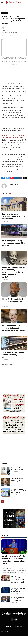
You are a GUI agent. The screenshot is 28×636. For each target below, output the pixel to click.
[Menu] (2, 2)
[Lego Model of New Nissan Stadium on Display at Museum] (14, 343)
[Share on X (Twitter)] (5, 36)
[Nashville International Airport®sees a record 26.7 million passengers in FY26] (5, 492)
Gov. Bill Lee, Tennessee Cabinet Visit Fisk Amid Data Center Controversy (18, 599)
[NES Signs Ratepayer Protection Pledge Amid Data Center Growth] (14, 204)
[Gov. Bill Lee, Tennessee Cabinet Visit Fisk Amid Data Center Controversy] (5, 599)
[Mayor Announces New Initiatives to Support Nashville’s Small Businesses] (14, 316)
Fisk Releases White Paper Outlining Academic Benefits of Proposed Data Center (18, 590)
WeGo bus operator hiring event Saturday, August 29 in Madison (13, 243)
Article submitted (10, 28)
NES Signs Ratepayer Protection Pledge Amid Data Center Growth (13, 216)
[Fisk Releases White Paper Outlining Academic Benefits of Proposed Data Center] (5, 590)
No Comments (6, 32)
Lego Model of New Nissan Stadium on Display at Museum (12, 354)
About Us (4, 624)
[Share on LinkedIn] (7, 36)
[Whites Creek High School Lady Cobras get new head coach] (14, 289)
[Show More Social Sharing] (10, 36)
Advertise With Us (11, 626)
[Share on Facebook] (2, 36)
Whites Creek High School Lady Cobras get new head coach (12, 301)
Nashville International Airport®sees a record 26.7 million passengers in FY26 (18, 491)
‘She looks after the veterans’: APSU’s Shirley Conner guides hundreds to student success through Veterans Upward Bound (18, 579)
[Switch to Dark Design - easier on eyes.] (23, 2)
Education (4, 552)
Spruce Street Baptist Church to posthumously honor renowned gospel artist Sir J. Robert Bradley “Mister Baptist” (13, 272)
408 (13, 501)
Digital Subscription (14, 624)
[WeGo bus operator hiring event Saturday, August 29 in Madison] (14, 231)
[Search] (26, 2)
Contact (19, 626)
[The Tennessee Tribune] (13, 2)
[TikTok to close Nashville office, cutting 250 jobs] (5, 471)
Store (23, 624)
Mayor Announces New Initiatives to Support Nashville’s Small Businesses (13, 328)
